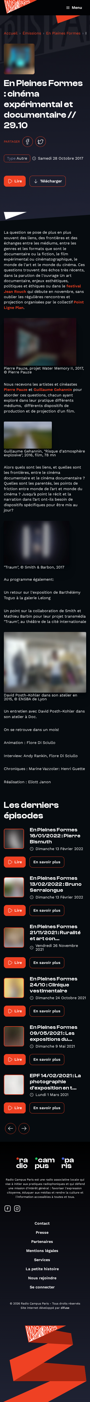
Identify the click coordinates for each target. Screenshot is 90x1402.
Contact (42, 1223)
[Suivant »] (24, 1128)
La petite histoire (42, 1269)
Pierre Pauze (15, 389)
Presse (42, 1232)
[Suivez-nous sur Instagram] (17, 1209)
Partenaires (42, 1241)
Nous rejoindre (42, 1278)
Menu (77, 7)
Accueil (11, 33)
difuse (65, 1307)
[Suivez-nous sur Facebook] (8, 1209)
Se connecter (42, 1287)
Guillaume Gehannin (53, 389)
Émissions (32, 33)
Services (42, 1259)
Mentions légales (42, 1250)
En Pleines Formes (63, 33)
